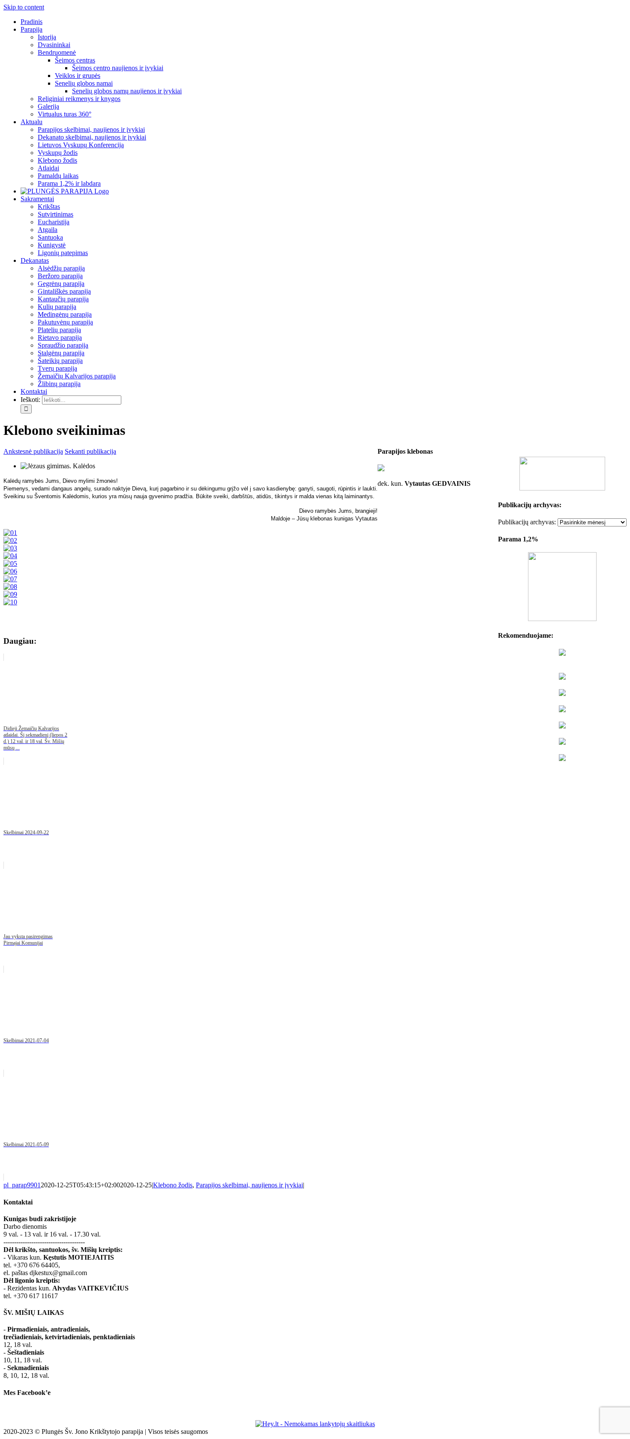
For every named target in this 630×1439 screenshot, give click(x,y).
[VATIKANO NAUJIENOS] (562, 677)
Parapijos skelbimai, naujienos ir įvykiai (249, 1185)
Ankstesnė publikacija (33, 451)
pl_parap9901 (22, 1185)
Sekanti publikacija (90, 451)
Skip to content (23, 7)
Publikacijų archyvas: (527, 522)
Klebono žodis (172, 1185)
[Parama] (562, 618)
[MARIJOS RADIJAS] (562, 726)
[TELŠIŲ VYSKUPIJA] (562, 653)
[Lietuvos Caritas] (562, 758)
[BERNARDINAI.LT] (562, 710)
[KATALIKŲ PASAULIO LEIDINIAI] (562, 742)
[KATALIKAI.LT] (562, 693)
